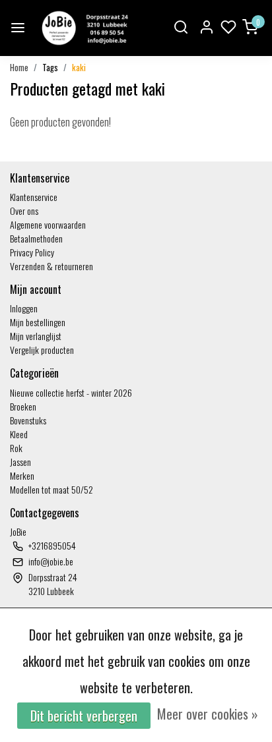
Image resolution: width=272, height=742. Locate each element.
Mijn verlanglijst (35, 336)
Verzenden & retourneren (51, 266)
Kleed (19, 434)
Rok (16, 448)
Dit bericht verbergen (83, 716)
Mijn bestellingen (37, 322)
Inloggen (24, 308)
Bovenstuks (28, 420)
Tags (50, 67)
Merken (22, 475)
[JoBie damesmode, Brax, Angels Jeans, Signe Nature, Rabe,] (83, 28)
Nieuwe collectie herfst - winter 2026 (71, 392)
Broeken (23, 406)
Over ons (24, 210)
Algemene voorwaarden (48, 224)
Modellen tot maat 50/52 (51, 489)
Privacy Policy (32, 252)
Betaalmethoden (36, 238)
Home (19, 67)
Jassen (20, 462)
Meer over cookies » (207, 714)
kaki (79, 67)
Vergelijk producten (42, 350)
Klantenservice (33, 197)
